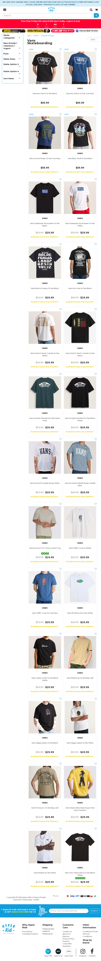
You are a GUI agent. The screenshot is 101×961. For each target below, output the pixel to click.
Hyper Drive (58, 956)
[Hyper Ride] (48, 9)
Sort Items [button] (8, 78)
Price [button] (6, 54)
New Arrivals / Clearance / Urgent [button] (10, 46)
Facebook (92, 956)
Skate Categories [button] (9, 36)
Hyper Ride (48, 956)
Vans (29, 35)
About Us (66, 934)
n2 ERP (36, 900)
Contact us (67, 931)
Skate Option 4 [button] (11, 71)
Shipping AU (47, 934)
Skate (36, 35)
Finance (66, 941)
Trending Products (30, 934)
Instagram (83, 956)
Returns (66, 936)
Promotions (27, 931)
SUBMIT (94, 911)
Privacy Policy (68, 939)
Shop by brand (87, 941)
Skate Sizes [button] (9, 59)
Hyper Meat (68, 956)
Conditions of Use (90, 931)
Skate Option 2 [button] (11, 64)
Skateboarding (47, 35)
